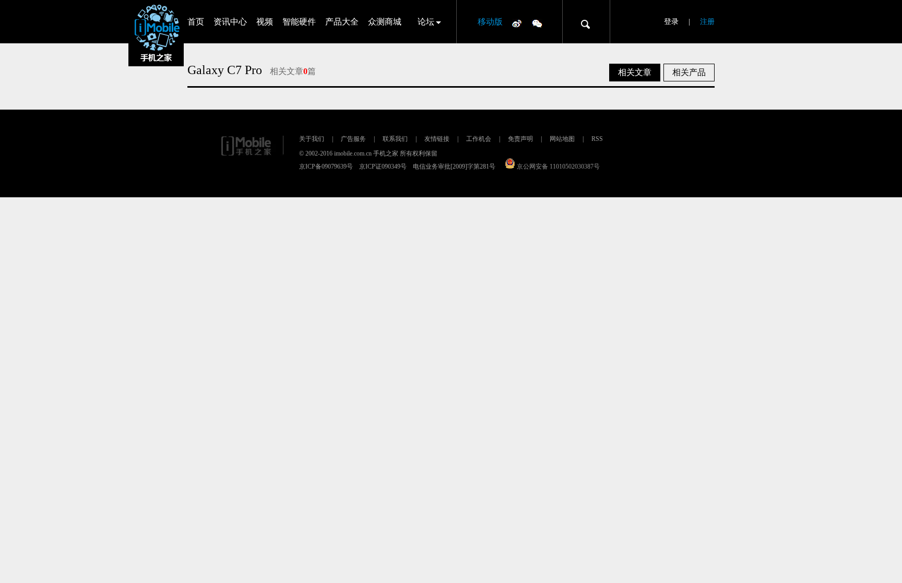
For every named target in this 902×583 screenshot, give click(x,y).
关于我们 (311, 138)
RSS (597, 138)
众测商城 (384, 21)
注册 (707, 22)
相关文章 (634, 72)
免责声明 (520, 138)
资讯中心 (230, 21)
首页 (195, 21)
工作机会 (478, 138)
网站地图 (562, 138)
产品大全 (342, 21)
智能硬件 (299, 21)
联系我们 (395, 138)
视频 (264, 21)
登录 (671, 22)
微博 (516, 23)
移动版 (490, 21)
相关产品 (689, 72)
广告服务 (353, 138)
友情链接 (436, 138)
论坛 (426, 21)
